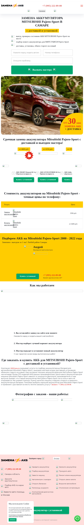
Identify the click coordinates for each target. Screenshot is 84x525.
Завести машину (38, 475)
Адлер (56, 458)
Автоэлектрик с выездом (41, 479)
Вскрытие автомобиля (67, 484)
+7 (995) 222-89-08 (52, 5)
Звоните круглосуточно (11, 480)
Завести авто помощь (14, 492)
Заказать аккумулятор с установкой (42, 510)
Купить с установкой (24, 179)
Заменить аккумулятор (67, 467)
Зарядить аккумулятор (40, 467)
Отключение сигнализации (69, 488)
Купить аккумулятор (9, 224)
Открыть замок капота (67, 479)
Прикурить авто (65, 471)
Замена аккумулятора (9, 213)
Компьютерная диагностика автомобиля (42, 493)
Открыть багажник (39, 484)
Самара (42, 11)
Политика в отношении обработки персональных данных (20, 515)
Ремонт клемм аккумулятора (70, 475)
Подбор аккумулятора (40, 471)
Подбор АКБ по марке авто (14, 486)
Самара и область (12, 474)
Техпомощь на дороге (40, 488)
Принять (12, 519)
